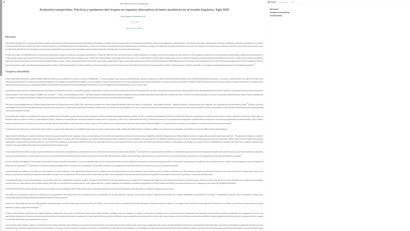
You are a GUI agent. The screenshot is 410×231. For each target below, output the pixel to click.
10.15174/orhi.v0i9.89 (135, 28)
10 (28, 164)
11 (40, 206)
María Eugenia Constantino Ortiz (133, 16)
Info (292, 2)
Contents (272, 2)
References (284, 2)
